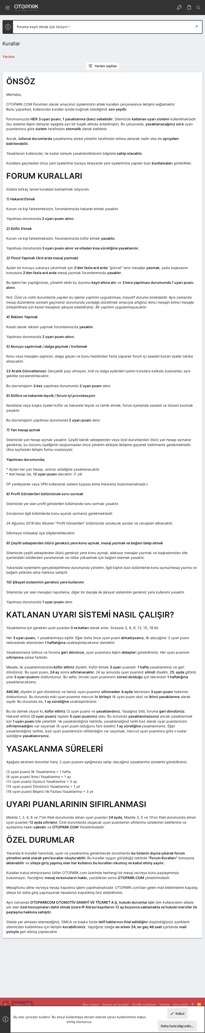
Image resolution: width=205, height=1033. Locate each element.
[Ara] (198, 8)
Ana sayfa (180, 1005)
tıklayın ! (63, 27)
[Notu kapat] (196, 27)
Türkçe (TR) (22, 1005)
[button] (7, 7)
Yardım (164, 1005)
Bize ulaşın (90, 1005)
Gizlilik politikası (144, 1005)
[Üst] (193, 1004)
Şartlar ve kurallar (115, 1005)
